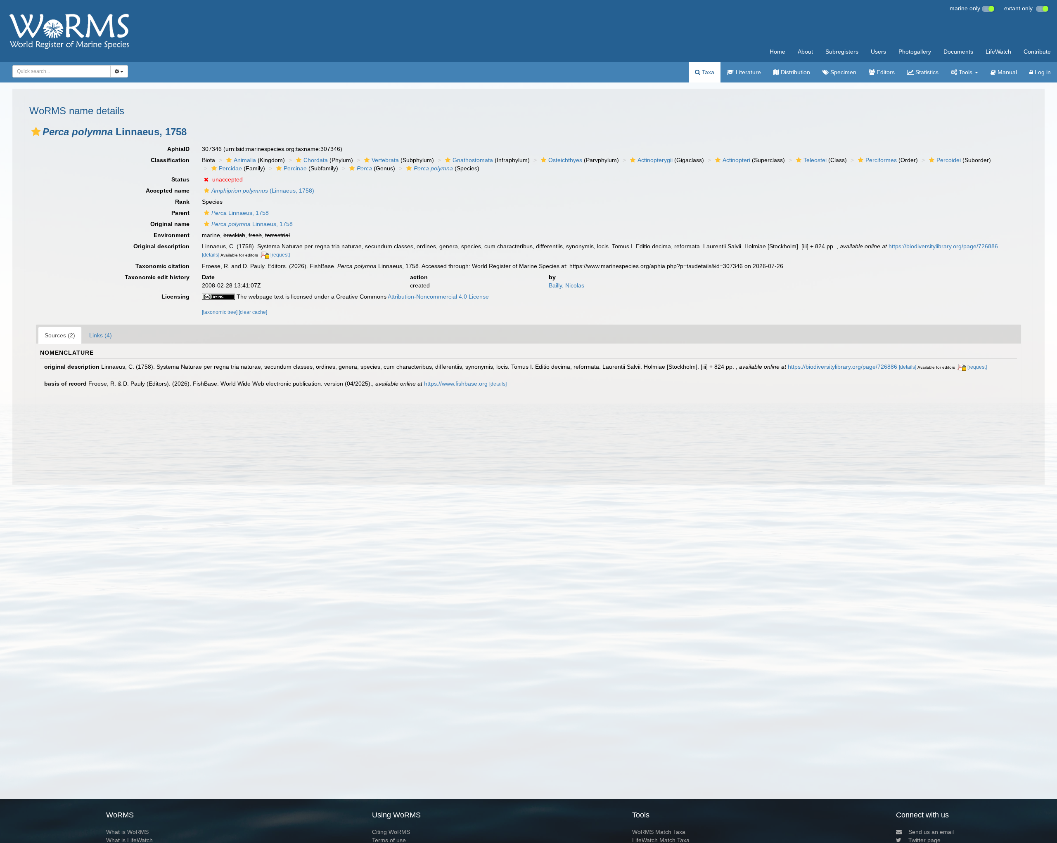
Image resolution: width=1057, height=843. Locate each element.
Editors (885, 72)
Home (777, 51)
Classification (170, 160)
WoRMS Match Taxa (658, 832)
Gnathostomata (473, 160)
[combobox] (61, 71)
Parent (180, 213)
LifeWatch (998, 51)
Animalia (245, 160)
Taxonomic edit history (157, 277)
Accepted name (168, 190)
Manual (1006, 72)
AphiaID (178, 149)
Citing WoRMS (391, 832)
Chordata (315, 160)
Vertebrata (385, 160)
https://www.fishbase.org (456, 383)
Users (878, 51)
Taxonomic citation (162, 266)
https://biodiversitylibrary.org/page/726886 (943, 246)
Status (180, 179)
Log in (1042, 72)
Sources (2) (60, 335)
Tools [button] (965, 72)
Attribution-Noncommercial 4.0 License (438, 296)
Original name (170, 224)
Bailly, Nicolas (566, 285)
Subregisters (841, 51)
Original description (161, 246)
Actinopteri (736, 160)
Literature (747, 72)
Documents (958, 51)
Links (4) (100, 335)
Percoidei (948, 160)
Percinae (295, 168)
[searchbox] (59, 71)
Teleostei (815, 160)
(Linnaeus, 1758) (262, 190)
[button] (36, 132)
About (805, 51)
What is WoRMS (127, 832)
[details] (210, 255)
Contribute (1037, 51)
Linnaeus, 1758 (240, 213)
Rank (182, 201)
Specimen (842, 72)
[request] (280, 255)
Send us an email (931, 832)
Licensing (175, 296)
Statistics (926, 72)
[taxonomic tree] (220, 312)
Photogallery (914, 51)
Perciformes (881, 160)
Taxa (707, 72)
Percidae (230, 168)
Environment (172, 235)
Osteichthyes (565, 160)
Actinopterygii (655, 160)
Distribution (794, 72)
